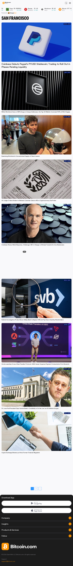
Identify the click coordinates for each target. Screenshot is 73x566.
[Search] (66, 3)
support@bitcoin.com (8, 561)
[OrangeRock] (12, 13)
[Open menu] (69, 3)
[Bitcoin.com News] (7, 3)
